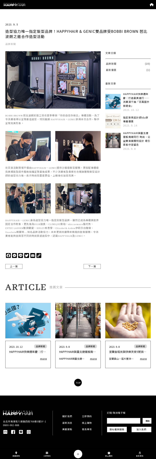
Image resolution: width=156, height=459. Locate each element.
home (152, 4)
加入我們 (141, 429)
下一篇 (92, 266)
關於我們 (67, 416)
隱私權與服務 (117, 429)
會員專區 (87, 429)
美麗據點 (67, 429)
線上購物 (87, 423)
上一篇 (14, 266)
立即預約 (87, 416)
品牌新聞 (40, 346)
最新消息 (67, 423)
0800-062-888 (11, 425)
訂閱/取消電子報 (116, 413)
